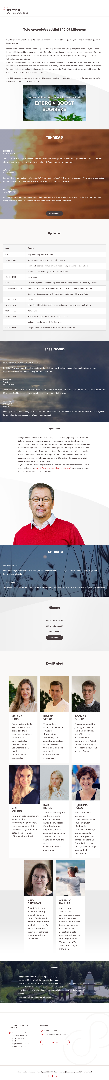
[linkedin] (56, 1076)
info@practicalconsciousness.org (57, 1035)
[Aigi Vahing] (24, 766)
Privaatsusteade (87, 1072)
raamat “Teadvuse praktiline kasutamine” (52, 468)
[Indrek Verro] (54, 677)
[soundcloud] (60, 1076)
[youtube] (52, 1076)
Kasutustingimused (73, 1072)
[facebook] (49, 1076)
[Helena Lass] (23, 677)
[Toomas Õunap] (86, 677)
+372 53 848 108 (50, 1031)
